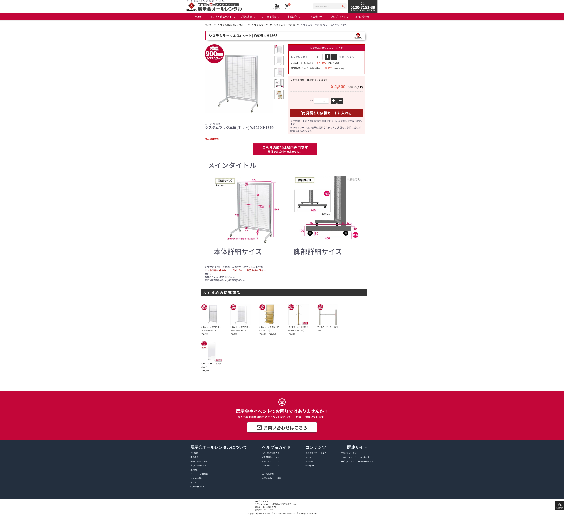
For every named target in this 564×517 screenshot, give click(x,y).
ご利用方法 (246, 16)
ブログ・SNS (338, 16)
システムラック (260, 25)
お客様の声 (316, 16)
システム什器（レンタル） (232, 25)
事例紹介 (292, 16)
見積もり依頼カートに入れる (329, 112)
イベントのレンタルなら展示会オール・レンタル (279, 513)
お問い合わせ (362, 16)
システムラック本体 (284, 25)
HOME (198, 16)
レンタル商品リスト (221, 16)
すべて (208, 25)
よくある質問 (269, 16)
